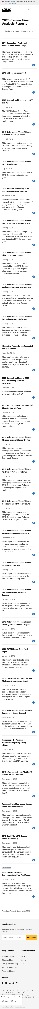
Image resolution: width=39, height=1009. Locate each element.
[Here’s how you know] (19, 2)
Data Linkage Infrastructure (26, 991)
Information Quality (8, 991)
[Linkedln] (9, 983)
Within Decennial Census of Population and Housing (19, 31)
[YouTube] (13, 983)
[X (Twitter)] (6, 983)
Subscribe (31, 938)
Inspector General (23, 995)
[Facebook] (3, 983)
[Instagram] (17, 983)
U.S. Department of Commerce (22, 997)
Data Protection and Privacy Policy (15, 993)
